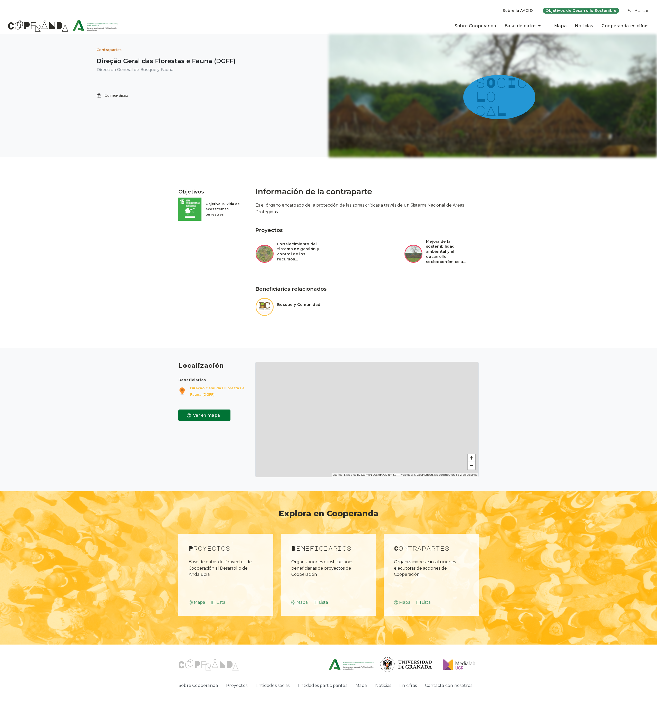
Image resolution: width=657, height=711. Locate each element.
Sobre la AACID (518, 10)
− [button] (471, 465)
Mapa (560, 25)
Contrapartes (109, 49)
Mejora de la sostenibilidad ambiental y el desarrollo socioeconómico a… (446, 251)
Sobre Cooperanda (475, 25)
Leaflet (337, 474)
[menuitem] (517, 10)
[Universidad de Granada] (406, 664)
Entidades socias (272, 685)
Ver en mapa (206, 415)
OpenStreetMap (427, 474)
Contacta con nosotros (448, 685)
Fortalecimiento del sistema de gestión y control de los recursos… (298, 252)
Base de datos (521, 25)
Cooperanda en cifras (625, 25)
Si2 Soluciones (467, 474)
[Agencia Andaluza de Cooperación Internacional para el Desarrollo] (93, 25)
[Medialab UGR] (457, 664)
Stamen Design (371, 474)
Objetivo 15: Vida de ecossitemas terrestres (223, 209)
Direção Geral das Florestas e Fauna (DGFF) (217, 391)
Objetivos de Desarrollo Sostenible (581, 10)
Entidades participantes (322, 685)
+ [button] (471, 458)
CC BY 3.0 (389, 474)
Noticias (584, 25)
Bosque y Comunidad (298, 304)
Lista (220, 602)
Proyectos (236, 685)
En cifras (408, 685)
